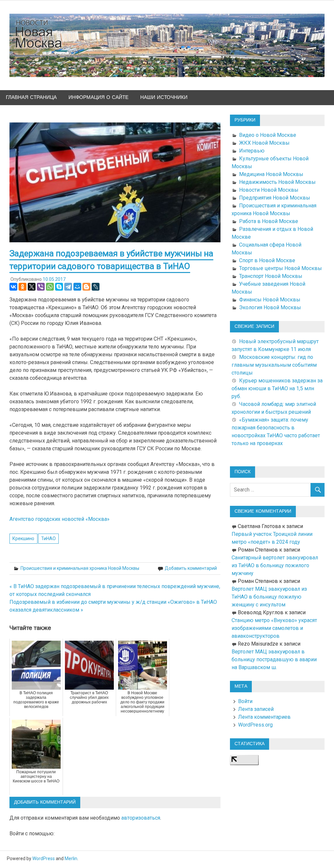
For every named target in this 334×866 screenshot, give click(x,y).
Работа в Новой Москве (268, 221)
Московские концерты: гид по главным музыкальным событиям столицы (274, 365)
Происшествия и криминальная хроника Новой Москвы (80, 568)
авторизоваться (140, 818)
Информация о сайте (98, 97)
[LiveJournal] (95, 287)
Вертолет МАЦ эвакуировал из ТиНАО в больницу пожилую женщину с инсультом (269, 597)
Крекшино (23, 538)
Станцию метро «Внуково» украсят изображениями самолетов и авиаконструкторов (274, 628)
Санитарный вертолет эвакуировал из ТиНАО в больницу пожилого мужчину (275, 565)
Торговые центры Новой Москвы (280, 268)
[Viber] (41, 287)
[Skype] (59, 287)
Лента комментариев (264, 717)
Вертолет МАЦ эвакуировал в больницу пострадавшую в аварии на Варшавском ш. (274, 659)
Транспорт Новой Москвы (270, 276)
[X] (32, 287)
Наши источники (164, 97)
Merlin (71, 858)
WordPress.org (255, 725)
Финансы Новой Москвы (269, 300)
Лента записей (256, 709)
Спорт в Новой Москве (267, 260)
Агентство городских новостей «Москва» (59, 519)
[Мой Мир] (77, 287)
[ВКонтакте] (13, 287)
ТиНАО (48, 538)
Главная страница (31, 97)
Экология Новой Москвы (270, 307)
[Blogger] (86, 287)
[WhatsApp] (50, 287)
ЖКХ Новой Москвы (264, 143)
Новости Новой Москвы (268, 190)
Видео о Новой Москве (267, 135)
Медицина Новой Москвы (271, 174)
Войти (245, 701)
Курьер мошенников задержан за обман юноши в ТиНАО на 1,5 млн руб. (277, 388)
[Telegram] (68, 287)
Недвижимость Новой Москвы (277, 182)
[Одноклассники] (22, 287)
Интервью (252, 151)
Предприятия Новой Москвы (274, 198)
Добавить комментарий (191, 568)
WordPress (43, 858)
